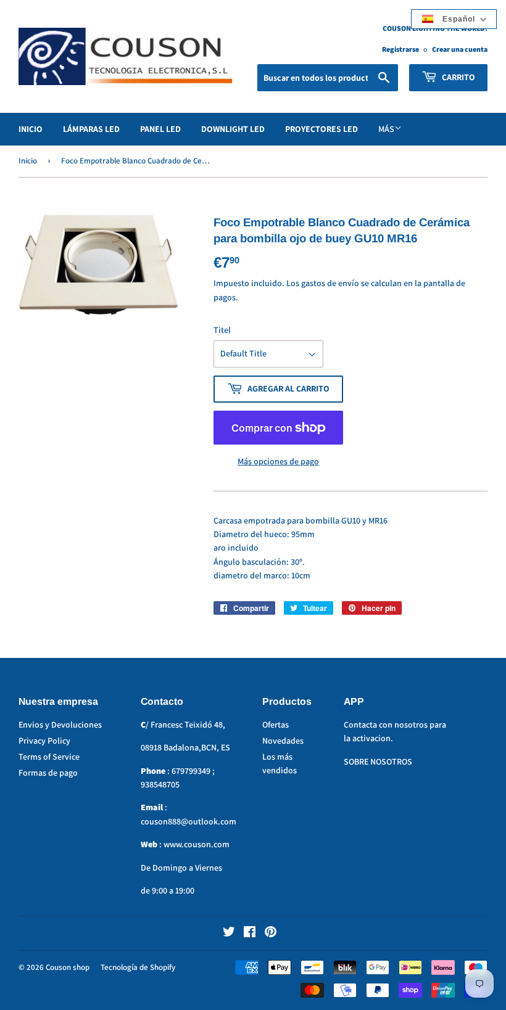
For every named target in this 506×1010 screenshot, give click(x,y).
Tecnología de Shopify (138, 967)
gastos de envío (330, 283)
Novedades (283, 740)
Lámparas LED (91, 128)
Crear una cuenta (459, 49)
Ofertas (275, 724)
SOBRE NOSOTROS (378, 761)
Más (386, 128)
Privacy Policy (44, 740)
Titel (222, 329)
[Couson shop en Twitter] (229, 933)
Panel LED (160, 128)
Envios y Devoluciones (60, 724)
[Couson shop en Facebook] (249, 933)
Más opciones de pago (278, 461)
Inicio (31, 128)
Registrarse (400, 49)
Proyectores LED (321, 128)
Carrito (457, 77)
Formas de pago (48, 772)
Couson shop (67, 967)
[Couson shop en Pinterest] (270, 933)
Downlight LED (233, 128)
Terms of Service (49, 756)
